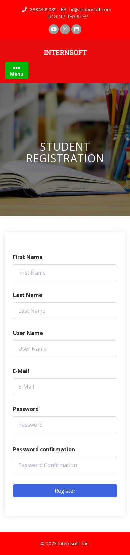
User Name (28, 333)
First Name (28, 257)
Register (65, 490)
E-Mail (21, 371)
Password (26, 409)
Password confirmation (44, 449)
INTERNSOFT (65, 52)
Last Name (27, 295)
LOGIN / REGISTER (67, 16)
